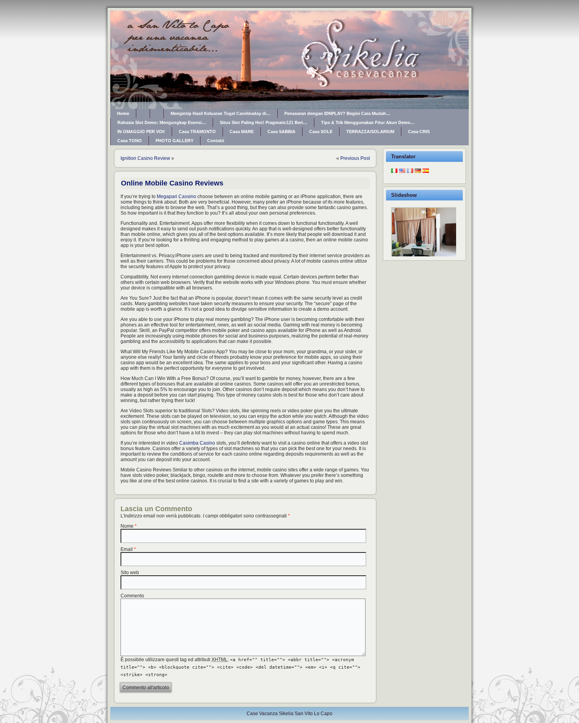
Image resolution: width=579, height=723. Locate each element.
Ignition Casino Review (145, 158)
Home (123, 113)
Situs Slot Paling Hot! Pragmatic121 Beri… (263, 122)
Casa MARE (242, 131)
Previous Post (355, 158)
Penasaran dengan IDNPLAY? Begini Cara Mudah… (337, 113)
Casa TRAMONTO (197, 131)
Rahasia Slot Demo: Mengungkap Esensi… (161, 122)
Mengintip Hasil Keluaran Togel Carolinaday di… (221, 113)
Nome (127, 526)
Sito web (130, 572)
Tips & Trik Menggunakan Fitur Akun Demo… (368, 122)
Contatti (215, 140)
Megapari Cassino (176, 196)
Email (127, 549)
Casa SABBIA (281, 131)
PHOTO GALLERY (174, 140)
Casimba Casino (197, 443)
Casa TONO (129, 140)
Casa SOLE (320, 131)
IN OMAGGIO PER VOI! (141, 131)
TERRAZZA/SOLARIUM (370, 131)
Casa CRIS (419, 131)
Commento (132, 596)
